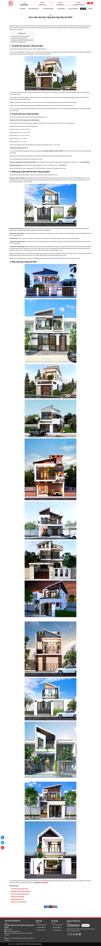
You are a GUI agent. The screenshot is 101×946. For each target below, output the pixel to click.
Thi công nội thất (57, 930)
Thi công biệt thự (57, 927)
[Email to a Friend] (50, 907)
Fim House (45, 880)
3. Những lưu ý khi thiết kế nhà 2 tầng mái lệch (21, 40)
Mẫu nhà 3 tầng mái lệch (17, 896)
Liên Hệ (90, 8)
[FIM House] (10, 3)
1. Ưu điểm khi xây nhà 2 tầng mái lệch (19, 36)
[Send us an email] (74, 934)
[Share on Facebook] (45, 907)
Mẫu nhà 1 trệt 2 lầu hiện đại (18, 902)
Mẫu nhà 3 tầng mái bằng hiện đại (20, 894)
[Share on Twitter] (48, 907)
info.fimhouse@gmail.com (13, 931)
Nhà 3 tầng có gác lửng (17, 899)
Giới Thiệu (22, 8)
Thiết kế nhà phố (41, 925)
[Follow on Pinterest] (77, 934)
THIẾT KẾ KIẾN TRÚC (33, 8)
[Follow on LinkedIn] (80, 934)
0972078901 (9, 929)
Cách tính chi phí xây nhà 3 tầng (19, 889)
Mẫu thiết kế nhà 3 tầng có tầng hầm (21, 891)
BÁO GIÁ (42, 2)
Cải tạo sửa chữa (73, 8)
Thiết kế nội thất (41, 930)
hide (24, 33)
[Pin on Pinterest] (53, 907)
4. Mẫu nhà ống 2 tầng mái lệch (18, 41)
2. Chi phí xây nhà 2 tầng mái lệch (18, 38)
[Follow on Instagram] (71, 934)
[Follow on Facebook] (68, 934)
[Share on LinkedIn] (56, 907)
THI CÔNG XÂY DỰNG (48, 8)
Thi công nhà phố (57, 925)
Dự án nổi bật (61, 8)
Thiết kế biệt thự (41, 927)
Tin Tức (83, 8)
